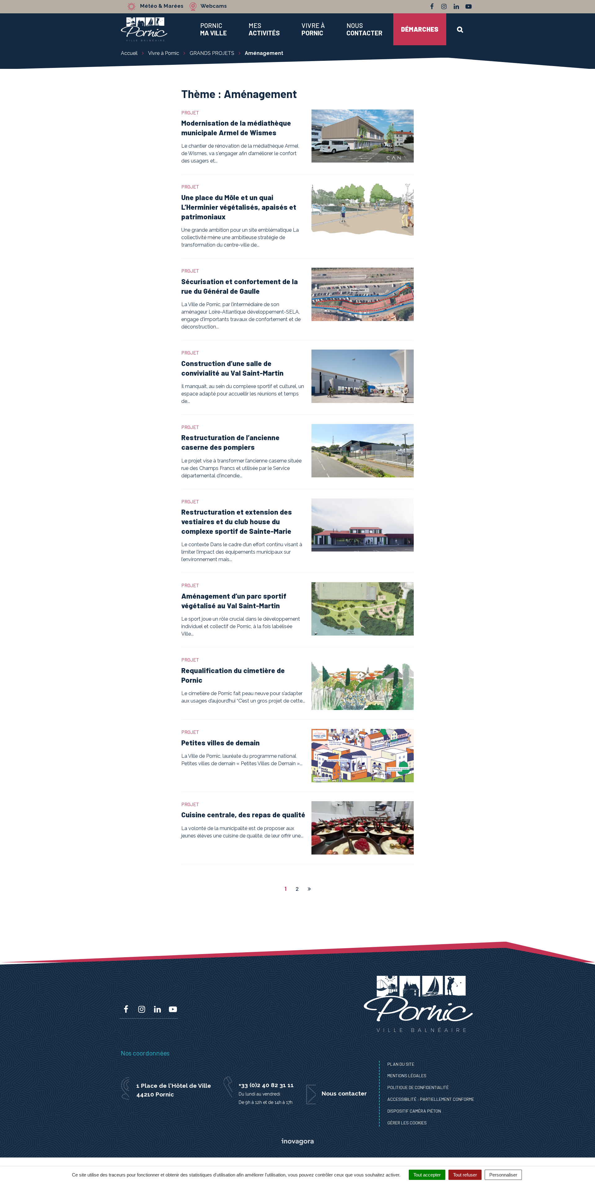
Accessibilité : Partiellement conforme (430, 1099)
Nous (364, 29)
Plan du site (400, 1064)
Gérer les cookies (407, 1122)
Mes (264, 29)
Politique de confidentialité (418, 1087)
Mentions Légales (406, 1075)
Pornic (213, 29)
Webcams (214, 6)
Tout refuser (465, 1174)
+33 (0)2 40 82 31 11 (266, 1085)
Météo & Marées (161, 6)
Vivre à (313, 29)
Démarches (420, 29)
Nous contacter (344, 1093)
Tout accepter (427, 1174)
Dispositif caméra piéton (414, 1111)
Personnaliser (503, 1174)
